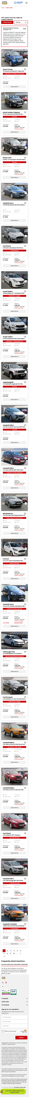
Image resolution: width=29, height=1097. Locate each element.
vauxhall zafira (8, 425)
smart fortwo (8, 69)
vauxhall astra (8, 203)
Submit (21, 1037)
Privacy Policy (5, 1079)
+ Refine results (7, 22)
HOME (3, 8)
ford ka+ (6, 559)
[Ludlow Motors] (5, 3)
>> (4, 956)
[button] (26, 59)
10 (14, 953)
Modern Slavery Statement (15, 1080)
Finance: (17, 124)
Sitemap (19, 1083)
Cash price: (6, 81)
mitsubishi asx (8, 514)
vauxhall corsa (8, 604)
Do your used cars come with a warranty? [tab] (14, 964)
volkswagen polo (9, 652)
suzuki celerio (8, 337)
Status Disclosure (17, 1082)
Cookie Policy (13, 1079)
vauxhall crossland (10, 924)
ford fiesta (7, 246)
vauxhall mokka (8, 743)
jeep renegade (8, 382)
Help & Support (12, 1083)
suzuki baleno (8, 291)
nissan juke (7, 158)
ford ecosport (8, 697)
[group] (14, 58)
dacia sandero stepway (11, 112)
